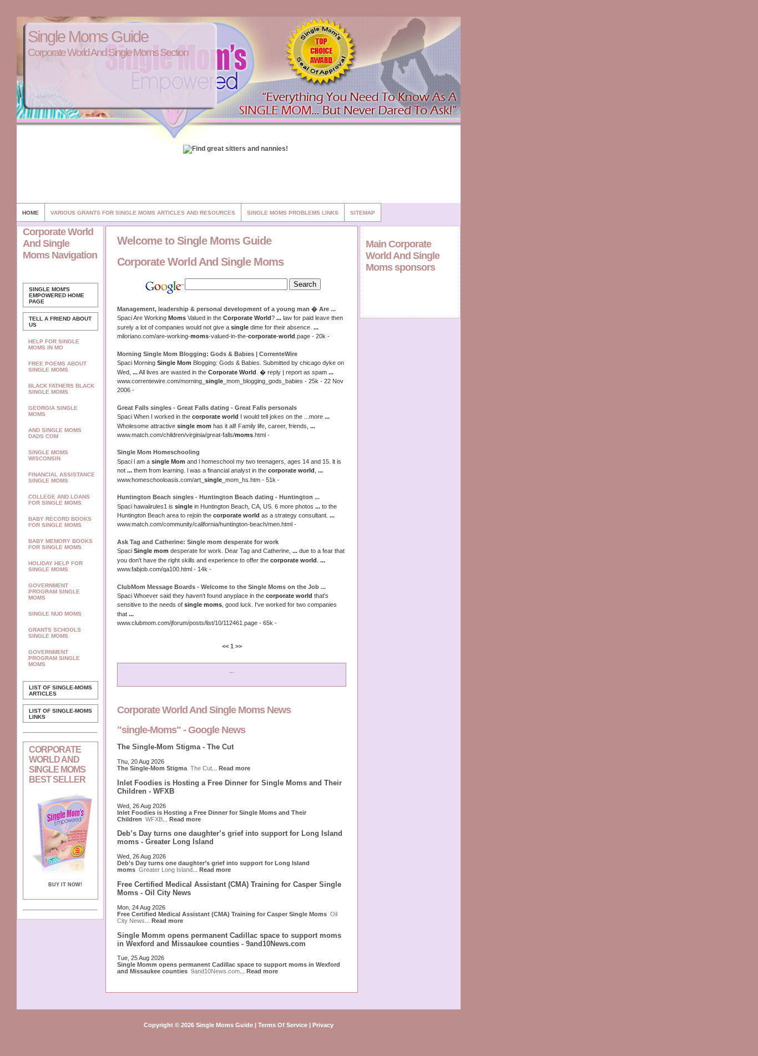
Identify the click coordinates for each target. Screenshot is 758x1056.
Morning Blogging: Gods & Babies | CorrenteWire (207, 354)
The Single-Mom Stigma (152, 768)
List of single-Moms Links (60, 714)
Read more (234, 768)
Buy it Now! (65, 884)
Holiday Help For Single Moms (55, 566)
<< (226, 646)
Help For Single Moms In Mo (53, 344)
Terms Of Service (282, 1025)
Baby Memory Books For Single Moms (60, 544)
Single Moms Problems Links (292, 213)
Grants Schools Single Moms (54, 633)
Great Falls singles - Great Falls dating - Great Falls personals (207, 407)
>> (238, 646)
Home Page (56, 295)
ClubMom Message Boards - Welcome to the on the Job (221, 586)
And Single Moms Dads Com (55, 433)
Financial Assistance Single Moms (61, 477)
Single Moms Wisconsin (48, 455)
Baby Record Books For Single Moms (60, 522)
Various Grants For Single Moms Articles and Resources (142, 213)
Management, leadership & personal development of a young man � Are (226, 309)
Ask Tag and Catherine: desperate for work (198, 542)
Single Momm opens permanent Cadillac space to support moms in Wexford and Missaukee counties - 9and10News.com (229, 939)
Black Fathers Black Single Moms (61, 389)
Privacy (322, 1025)
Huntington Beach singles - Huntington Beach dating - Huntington (218, 497)
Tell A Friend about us (60, 322)
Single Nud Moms (55, 614)
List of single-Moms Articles (60, 690)
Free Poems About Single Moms (57, 367)
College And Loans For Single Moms (59, 500)
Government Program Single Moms (54, 591)
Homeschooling (158, 452)
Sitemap (362, 213)
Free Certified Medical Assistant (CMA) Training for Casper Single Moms (222, 914)
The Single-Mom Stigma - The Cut (175, 747)
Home (30, 213)
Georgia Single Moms (53, 411)
